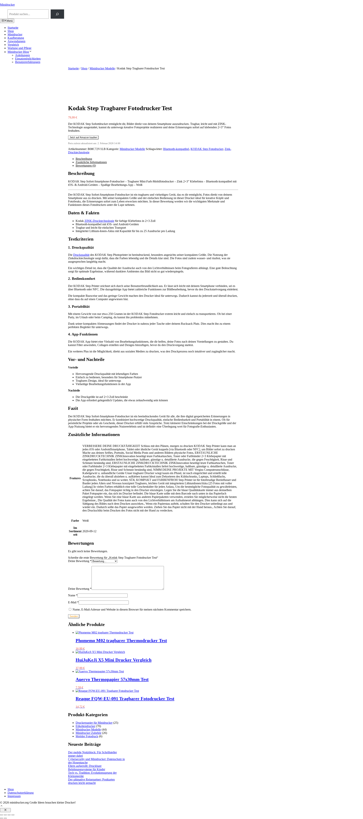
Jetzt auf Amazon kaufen (83, 137)
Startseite (13, 27)
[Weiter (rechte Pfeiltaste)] (5, 818)
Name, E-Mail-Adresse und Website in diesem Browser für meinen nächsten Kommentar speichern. (132, 609)
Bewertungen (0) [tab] (86, 165)
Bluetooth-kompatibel (176, 149)
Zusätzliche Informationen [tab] (91, 162)
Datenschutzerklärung (21, 792)
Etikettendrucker (85, 726)
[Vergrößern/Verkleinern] (1, 814)
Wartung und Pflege (19, 48)
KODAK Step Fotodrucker (207, 149)
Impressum (14, 796)
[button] (1, 806)
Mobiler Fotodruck (87, 736)
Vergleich (13, 44)
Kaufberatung (16, 37)
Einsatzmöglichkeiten (28, 58)
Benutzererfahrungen (27, 62)
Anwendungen (16, 41)
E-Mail (73, 602)
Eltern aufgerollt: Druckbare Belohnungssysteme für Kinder (86, 767)
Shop (11, 31)
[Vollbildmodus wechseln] (5, 814)
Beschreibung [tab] (84, 158)
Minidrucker (7, 4)
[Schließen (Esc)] (12, 814)
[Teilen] (9, 814)
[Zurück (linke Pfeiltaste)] (1, 818)
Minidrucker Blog (18, 51)
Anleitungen (22, 55)
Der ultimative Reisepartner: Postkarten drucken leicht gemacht (91, 781)
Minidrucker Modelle (102, 68)
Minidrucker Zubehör (88, 732)
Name (73, 595)
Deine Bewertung (80, 561)
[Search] (57, 14)
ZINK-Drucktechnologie (99, 220)
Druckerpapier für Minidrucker (94, 722)
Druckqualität (81, 254)
